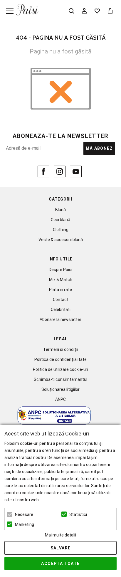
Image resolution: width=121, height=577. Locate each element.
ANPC (60, 399)
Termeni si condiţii (60, 349)
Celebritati (60, 309)
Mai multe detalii (60, 535)
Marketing (24, 524)
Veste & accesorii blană (60, 239)
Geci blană (60, 219)
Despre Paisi (60, 269)
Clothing (60, 229)
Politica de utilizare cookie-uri (60, 369)
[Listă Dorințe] (97, 10)
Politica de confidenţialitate (60, 359)
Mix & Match (60, 279)
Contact (60, 299)
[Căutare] (71, 11)
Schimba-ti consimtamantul (60, 379)
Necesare (24, 514)
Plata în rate (60, 289)
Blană (60, 209)
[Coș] (110, 11)
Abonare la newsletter (60, 319)
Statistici (78, 514)
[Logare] (84, 11)
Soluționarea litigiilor (60, 389)
